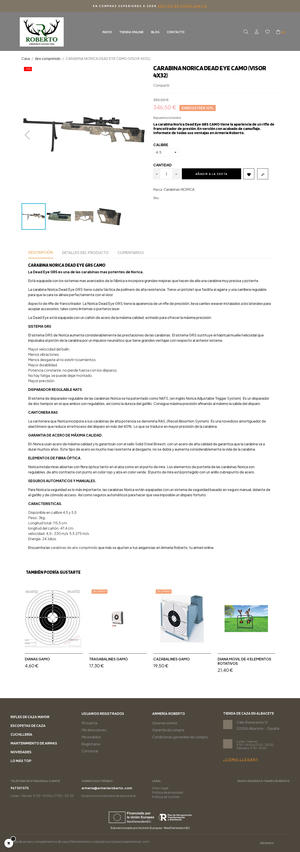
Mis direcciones (93, 730)
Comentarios (130, 252)
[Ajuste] (257, 32)
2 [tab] (152, 682)
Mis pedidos (91, 737)
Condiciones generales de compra (180, 737)
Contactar (89, 751)
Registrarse (90, 744)
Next (282, 633)
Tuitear (181, 85)
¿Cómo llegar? (240, 759)
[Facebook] (287, 843)
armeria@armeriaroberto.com (106, 788)
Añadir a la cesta (211, 174)
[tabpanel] (54, 631)
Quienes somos (164, 723)
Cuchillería (21, 734)
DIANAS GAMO (37, 659)
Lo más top (21, 760)
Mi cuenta (89, 723)
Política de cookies (166, 797)
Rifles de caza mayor (30, 716)
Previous (18, 633)
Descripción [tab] (40, 252)
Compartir (174, 85)
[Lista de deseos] (267, 32)
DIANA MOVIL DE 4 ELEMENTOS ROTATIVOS (244, 661)
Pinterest (188, 85)
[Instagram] (280, 843)
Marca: (158, 189)
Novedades (21, 752)
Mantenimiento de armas (34, 743)
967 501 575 (20, 788)
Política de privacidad (167, 792)
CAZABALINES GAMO (171, 659)
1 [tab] (148, 682)
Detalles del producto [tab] (85, 252)
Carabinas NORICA (179, 189)
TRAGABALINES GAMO (108, 659)
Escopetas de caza (28, 725)
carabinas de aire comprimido (74, 547)
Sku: (156, 198)
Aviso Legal (160, 788)
